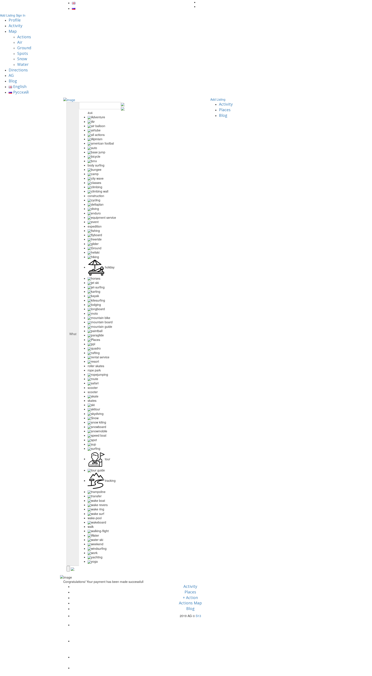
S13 (198, 616)
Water (23, 64)
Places (225, 109)
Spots (22, 53)
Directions (18, 69)
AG (11, 75)
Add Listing (7, 15)
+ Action (190, 597)
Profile (15, 20)
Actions (24, 36)
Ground (24, 47)
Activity (15, 25)
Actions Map (190, 602)
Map (13, 31)
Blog (13, 80)
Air (19, 42)
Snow (22, 58)
